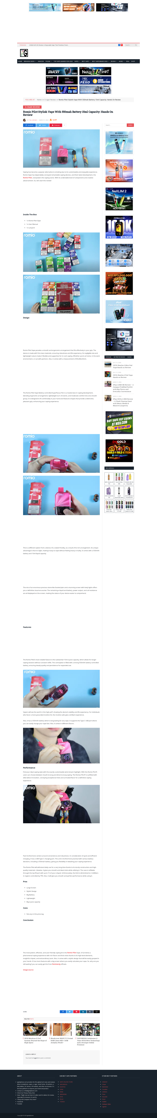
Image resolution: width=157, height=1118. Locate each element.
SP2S (61, 1097)
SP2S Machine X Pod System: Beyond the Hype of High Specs (35, 1040)
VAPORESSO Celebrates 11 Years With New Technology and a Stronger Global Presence (88, 1041)
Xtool (103, 1099)
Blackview (105, 1087)
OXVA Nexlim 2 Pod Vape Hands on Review (123, 376)
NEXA (61, 1092)
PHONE (48, 61)
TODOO (62, 1101)
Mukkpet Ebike (106, 1104)
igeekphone (30, 1115)
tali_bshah (33, 120)
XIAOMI (129, 357)
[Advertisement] (78, 27)
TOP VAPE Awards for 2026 (63, 61)
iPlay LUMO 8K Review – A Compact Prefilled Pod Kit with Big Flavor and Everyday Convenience (123, 388)
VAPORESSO (63, 1084)
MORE (121, 61)
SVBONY (104, 1082)
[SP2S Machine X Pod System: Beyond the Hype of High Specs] (35, 1029)
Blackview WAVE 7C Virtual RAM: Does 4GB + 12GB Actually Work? (62, 1040)
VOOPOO (62, 1087)
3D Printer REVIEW (119, 357)
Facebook (20, 1101)
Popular (108, 357)
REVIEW (113, 61)
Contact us (20, 1091)
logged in (36, 1058)
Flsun (103, 1094)
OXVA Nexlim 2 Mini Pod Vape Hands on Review (122, 366)
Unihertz (104, 1092)
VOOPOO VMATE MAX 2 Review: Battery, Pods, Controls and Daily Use (49, 45)
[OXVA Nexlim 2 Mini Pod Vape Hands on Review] (107, 364)
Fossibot (104, 1089)
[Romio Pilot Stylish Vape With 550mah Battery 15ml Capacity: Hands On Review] (61, 148)
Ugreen (104, 1106)
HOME (20, 61)
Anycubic (104, 1097)
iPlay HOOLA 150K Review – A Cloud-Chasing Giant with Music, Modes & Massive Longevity (123, 402)
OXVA (61, 1089)
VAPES (76, 61)
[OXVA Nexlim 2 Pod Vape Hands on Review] (107, 374)
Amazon (41, 61)
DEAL (127, 61)
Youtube (19, 1104)
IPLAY (61, 1099)
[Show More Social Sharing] (64, 125)
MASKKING (63, 1094)
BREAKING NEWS (29, 61)
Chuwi (104, 1084)
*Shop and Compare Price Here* (26, 1099)
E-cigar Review (32, 107)
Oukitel (104, 1101)
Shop (133, 61)
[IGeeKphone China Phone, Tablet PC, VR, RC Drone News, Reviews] (24, 53)
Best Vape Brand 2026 (99, 61)
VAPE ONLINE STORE (66, 1082)
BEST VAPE (85, 61)
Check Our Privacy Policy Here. (26, 1093)
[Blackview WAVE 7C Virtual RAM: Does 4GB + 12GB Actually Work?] (61, 1029)
